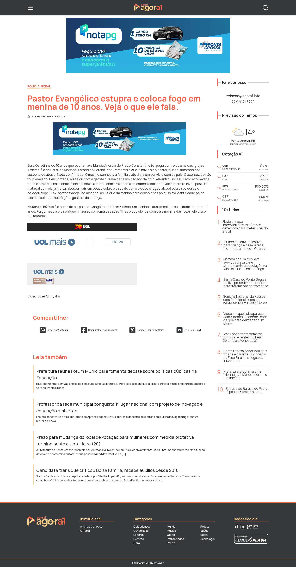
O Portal (85, 531)
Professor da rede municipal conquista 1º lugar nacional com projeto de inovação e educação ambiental (119, 407)
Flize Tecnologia (156, 563)
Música (171, 531)
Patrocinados (175, 539)
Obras (171, 535)
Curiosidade (141, 531)
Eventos (138, 539)
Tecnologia (207, 539)
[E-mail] (255, 527)
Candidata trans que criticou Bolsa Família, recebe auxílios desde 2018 (107, 470)
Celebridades (142, 526)
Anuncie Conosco (91, 526)
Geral (46, 86)
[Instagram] (242, 527)
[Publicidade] (148, 45)
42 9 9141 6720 (243, 101)
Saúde (204, 531)
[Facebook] (236, 527)
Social (204, 535)
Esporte (138, 535)
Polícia (33, 86)
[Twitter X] (249, 527)
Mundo (171, 526)
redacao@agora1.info (243, 95)
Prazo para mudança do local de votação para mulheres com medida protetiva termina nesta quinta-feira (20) (115, 440)
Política (204, 526)
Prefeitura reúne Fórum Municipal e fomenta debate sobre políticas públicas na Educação (116, 374)
